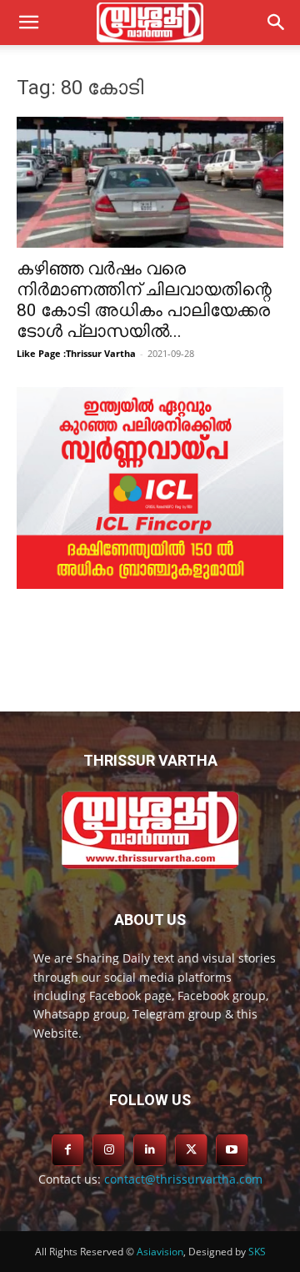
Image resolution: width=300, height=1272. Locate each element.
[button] (276, 22)
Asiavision (160, 1251)
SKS (257, 1251)
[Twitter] (191, 1150)
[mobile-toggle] (28, 22)
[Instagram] (108, 1150)
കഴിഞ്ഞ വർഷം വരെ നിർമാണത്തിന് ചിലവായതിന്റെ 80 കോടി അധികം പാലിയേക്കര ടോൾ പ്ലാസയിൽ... (144, 300)
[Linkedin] (149, 1150)
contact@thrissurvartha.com (183, 1179)
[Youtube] (232, 1150)
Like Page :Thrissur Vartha (76, 353)
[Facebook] (68, 1150)
